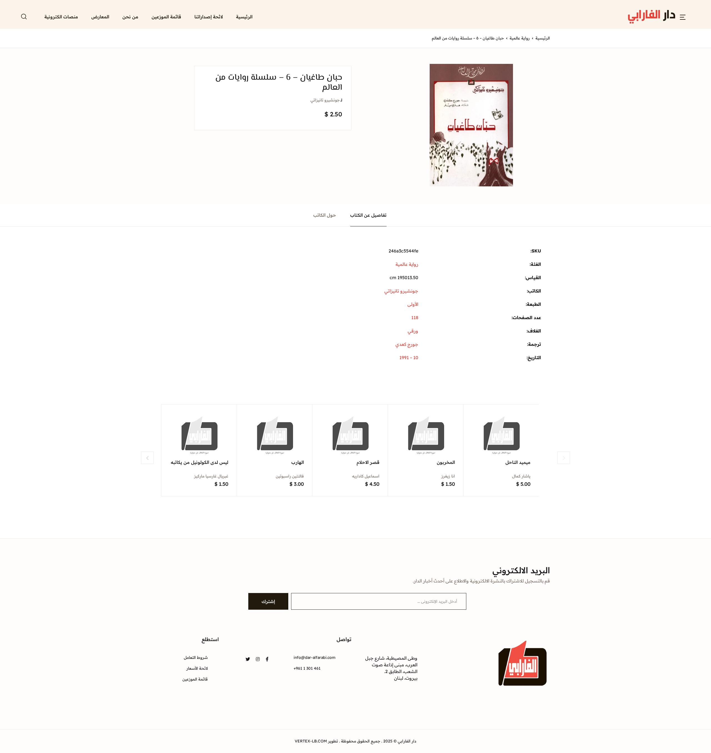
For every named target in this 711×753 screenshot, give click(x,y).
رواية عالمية (520, 38)
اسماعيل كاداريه (365, 476)
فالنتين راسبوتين (290, 476)
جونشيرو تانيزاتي (325, 99)
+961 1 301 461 (307, 668)
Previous (147, 458)
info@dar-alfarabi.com (315, 657)
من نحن (130, 16)
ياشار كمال (521, 476)
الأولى (412, 304)
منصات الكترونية (61, 16)
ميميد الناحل (517, 462)
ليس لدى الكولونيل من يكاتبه (199, 462)
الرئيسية (244, 16)
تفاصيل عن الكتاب (368, 215)
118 (414, 317)
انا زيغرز (448, 476)
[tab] (368, 215)
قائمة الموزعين (166, 16)
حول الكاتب (324, 215)
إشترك (268, 601)
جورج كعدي (406, 344)
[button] (682, 16)
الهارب (297, 462)
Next (563, 458)
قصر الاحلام (368, 462)
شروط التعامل (196, 657)
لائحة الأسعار (197, 668)
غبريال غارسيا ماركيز (211, 476)
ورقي (413, 331)
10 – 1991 (408, 357)
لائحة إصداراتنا (208, 16)
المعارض (100, 16)
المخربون (446, 462)
